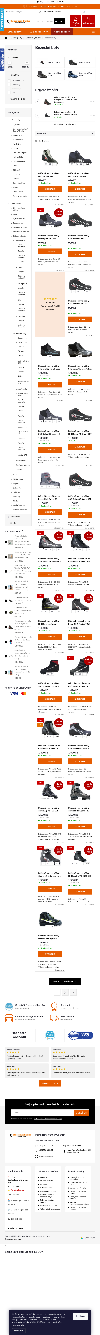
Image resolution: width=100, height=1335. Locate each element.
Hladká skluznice (21, 246)
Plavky (15, 187)
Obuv (15, 166)
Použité (21, 262)
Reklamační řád (46, 1188)
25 (71, 549)
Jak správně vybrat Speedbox (77, 1178)
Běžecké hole (20, 461)
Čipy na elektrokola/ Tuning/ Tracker (20, 130)
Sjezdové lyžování (20, 227)
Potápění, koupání (19, 153)
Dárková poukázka (20, 196)
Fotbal (15, 148)
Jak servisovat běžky (78, 1188)
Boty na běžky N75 (23, 382)
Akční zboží (15, 517)
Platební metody (46, 1181)
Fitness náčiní (18, 192)
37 (46, 422)
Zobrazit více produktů (64, 124)
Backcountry (23, 338)
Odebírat (81, 1112)
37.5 (46, 612)
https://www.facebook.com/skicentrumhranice (79, 1151)
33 (54, 164)
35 (41, 549)
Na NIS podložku (21, 401)
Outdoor (16, 179)
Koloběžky (17, 144)
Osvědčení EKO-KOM (48, 1206)
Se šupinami (22, 284)
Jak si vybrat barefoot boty (78, 1183)
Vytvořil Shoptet (89, 1238)
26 (76, 549)
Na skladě (18, 80)
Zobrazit (50, 189)
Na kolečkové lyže (23, 432)
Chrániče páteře (19, 505)
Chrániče (16, 174)
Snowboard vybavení (21, 232)
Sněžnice (16, 492)
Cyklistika (16, 124)
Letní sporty (15, 120)
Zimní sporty (16, 203)
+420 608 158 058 (74, 1146)
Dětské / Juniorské (21, 421)
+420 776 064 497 (46, 1150)
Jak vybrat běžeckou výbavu (78, 1198)
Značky (13, 523)
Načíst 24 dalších (63, 981)
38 (52, 612)
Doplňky (19, 469)
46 (54, 422)
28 (51, 736)
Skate (20, 267)
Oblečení (16, 170)
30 (46, 164)
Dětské (20, 355)
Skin (19, 300)
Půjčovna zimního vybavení (47, 1201)
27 (80, 549)
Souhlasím (80, 1316)
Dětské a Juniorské (21, 326)
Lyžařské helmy (19, 219)
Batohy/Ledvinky (19, 183)
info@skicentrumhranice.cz (49, 1146)
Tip (14, 92)
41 (52, 864)
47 (52, 226)
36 (41, 422)
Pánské (21, 351)
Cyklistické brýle (19, 161)
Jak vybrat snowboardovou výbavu (79, 1203)
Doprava (43, 1184)
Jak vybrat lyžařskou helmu (78, 1192)
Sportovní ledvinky (23, 465)
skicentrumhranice (46, 1156)
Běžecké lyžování (19, 236)
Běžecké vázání (21, 389)
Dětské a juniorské (21, 256)
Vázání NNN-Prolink (23, 394)
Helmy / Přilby (18, 157)
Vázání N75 (22, 455)
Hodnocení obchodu (19, 1035)
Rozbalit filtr (17, 99)
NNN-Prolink (23, 342)
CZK (88, 12)
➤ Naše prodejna (15, 1228)
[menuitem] (16, 32)
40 (48, 864)
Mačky (15, 501)
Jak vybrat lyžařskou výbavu (78, 1208)
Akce (15, 84)
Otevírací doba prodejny (13, 12)
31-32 (50, 487)
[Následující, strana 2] (65, 992)
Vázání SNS (22, 439)
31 (50, 164)
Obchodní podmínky (48, 1191)
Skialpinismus (18, 479)
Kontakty (43, 1177)
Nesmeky (16, 496)
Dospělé (21, 251)
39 (44, 864)
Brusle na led (18, 223)
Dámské (21, 347)
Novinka (16, 88)
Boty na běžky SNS (23, 362)
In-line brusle (18, 139)
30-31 (43, 487)
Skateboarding (18, 135)
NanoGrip (21, 316)
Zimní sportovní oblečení (19, 209)
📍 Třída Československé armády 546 (19, 1180)
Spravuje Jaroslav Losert (13, 1239)
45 (50, 422)
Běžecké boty (21, 334)
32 (81, 164)
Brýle (15, 214)
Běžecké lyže (20, 240)
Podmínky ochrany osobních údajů (47, 1196)
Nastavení (18, 1330)
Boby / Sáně (17, 488)
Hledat (59, 21)
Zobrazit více (50, 1083)
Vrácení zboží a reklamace (50, 1209)
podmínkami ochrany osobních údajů (48, 1119)
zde (22, 1325)
